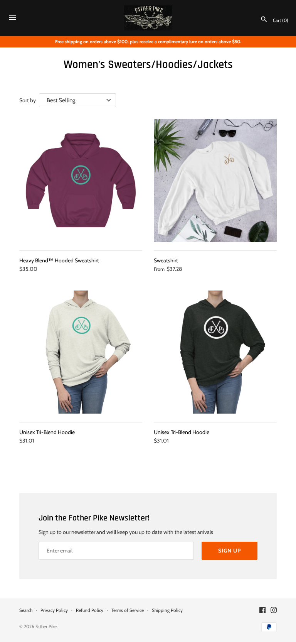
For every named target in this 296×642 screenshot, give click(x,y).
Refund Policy (89, 610)
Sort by (27, 100)
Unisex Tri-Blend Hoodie (47, 432)
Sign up (229, 550)
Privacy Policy (54, 610)
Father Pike (46, 626)
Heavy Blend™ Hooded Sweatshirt (59, 260)
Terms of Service (127, 610)
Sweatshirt (166, 260)
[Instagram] (274, 610)
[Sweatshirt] (215, 180)
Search (25, 610)
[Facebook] (262, 610)
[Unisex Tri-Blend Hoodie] (80, 352)
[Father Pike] (148, 18)
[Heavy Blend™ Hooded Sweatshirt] (80, 180)
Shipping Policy (167, 610)
